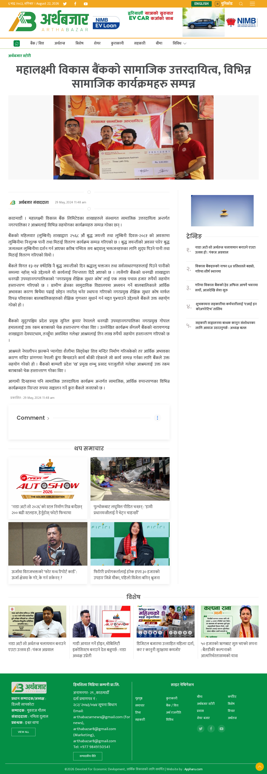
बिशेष (79, 43)
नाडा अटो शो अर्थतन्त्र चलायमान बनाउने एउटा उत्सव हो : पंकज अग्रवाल (225, 250)
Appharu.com (193, 769)
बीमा (159, 43)
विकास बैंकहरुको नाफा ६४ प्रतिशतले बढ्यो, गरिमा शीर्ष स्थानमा (224, 269)
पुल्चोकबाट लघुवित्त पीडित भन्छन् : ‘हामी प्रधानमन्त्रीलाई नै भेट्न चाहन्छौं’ (123, 509)
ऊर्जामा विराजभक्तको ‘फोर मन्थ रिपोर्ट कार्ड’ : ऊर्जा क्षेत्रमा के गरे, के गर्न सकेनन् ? (44, 574)
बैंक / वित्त (37, 43)
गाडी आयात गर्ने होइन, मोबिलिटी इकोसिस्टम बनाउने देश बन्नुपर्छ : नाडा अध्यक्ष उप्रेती (99, 649)
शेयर (97, 43)
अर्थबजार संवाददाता (34, 202)
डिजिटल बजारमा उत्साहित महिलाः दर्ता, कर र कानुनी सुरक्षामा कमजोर (165, 646)
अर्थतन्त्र (59, 43)
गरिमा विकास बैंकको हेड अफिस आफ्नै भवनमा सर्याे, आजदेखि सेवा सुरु (226, 288)
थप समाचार (89, 448)
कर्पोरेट (232, 697)
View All (23, 731)
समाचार (140, 705)
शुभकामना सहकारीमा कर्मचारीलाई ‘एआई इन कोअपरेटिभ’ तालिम (226, 307)
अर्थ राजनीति (173, 712)
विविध (177, 43)
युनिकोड (227, 4)
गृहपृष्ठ (138, 698)
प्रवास (200, 711)
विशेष (133, 597)
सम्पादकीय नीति (88, 756)
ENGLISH (201, 4)
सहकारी (139, 43)
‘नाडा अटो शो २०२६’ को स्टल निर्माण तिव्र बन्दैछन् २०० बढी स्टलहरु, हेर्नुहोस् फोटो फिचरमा (46, 509)
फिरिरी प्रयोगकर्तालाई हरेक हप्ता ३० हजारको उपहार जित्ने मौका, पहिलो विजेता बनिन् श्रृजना (127, 574)
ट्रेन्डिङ (194, 236)
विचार (231, 711)
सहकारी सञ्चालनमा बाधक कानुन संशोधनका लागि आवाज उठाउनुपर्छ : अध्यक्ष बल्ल (225, 325)
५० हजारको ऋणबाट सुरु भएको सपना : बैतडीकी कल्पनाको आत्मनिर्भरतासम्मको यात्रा (229, 649)
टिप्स (138, 712)
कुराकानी (117, 43)
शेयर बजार (203, 718)
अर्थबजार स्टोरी (206, 704)
